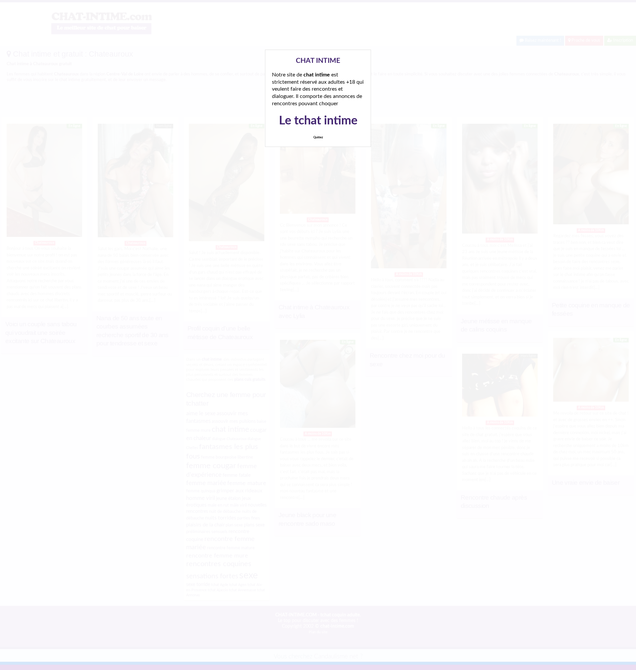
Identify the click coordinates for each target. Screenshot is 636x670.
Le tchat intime (318, 121)
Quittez (318, 137)
